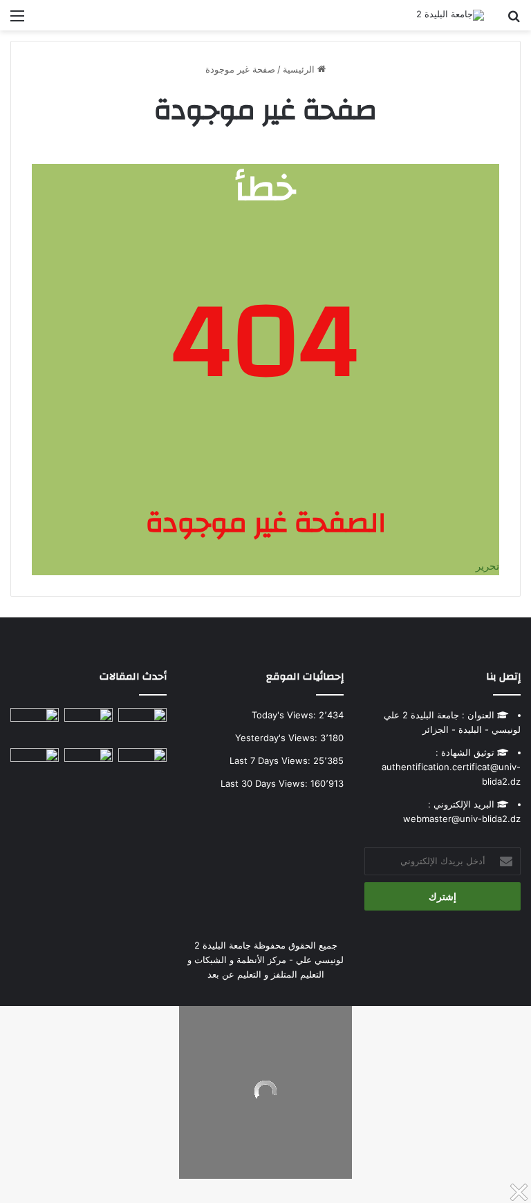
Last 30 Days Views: (265, 783)
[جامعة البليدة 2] (450, 15)
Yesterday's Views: (277, 737)
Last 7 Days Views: (271, 760)
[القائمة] (17, 20)
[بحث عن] (514, 20)
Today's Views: (285, 714)
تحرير (487, 565)
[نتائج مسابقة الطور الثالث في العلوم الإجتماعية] (34, 761)
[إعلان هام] (34, 725)
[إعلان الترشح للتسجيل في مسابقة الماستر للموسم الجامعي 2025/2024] (88, 721)
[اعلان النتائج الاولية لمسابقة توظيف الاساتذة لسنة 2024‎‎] (142, 761)
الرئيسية (300, 69)
